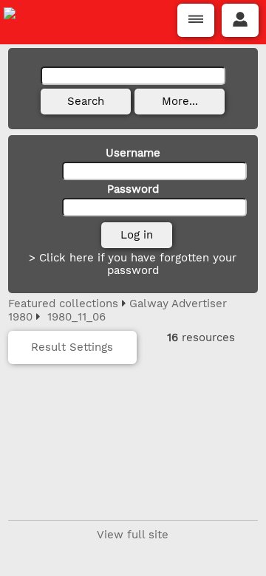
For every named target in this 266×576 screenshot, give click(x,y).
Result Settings (72, 347)
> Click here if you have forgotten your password (132, 264)
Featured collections (63, 303)
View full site (132, 534)
